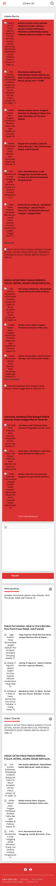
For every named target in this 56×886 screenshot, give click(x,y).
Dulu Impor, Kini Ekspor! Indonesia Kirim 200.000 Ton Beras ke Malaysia (35, 452)
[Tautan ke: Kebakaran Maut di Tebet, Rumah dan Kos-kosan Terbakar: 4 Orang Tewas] (10, 700)
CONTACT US (32, 882)
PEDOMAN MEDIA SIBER (12, 882)
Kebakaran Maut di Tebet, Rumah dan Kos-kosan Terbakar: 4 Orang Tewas (35, 692)
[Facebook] (25, 869)
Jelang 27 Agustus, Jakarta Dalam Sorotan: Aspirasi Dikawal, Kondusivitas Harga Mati (35, 664)
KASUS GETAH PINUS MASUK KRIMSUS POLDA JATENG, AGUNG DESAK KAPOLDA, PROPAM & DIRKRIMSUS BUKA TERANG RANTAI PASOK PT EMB (34, 29)
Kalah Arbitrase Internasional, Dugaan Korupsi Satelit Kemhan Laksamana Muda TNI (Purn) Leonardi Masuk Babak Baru (34, 475)
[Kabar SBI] (28, 3)
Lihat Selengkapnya (28, 516)
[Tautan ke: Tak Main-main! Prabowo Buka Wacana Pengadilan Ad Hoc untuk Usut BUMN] (10, 435)
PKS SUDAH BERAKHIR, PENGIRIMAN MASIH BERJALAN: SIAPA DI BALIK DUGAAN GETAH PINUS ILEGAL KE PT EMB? (34, 76)
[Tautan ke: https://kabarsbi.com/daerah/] (50, 719)
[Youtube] (30, 869)
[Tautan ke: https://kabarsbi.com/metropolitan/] (50, 589)
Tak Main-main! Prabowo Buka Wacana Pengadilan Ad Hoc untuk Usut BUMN (35, 426)
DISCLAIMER (37, 879)
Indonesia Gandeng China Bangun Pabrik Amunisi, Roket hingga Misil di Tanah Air (26, 418)
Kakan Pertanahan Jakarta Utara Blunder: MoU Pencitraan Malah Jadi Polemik (34, 146)
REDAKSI (24, 879)
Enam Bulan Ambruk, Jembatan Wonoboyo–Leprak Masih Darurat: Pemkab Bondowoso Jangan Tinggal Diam (34, 209)
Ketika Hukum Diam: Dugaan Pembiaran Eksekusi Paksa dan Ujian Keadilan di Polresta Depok (34, 114)
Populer (15, 575)
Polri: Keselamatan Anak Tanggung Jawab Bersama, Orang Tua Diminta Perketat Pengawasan (33, 175)
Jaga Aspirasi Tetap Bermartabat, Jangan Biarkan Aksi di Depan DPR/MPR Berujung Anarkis (35, 636)
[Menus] (4, 3)
